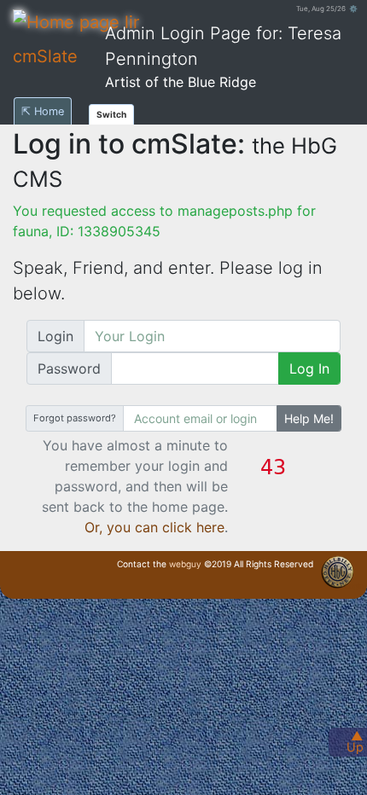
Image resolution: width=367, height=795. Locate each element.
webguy (185, 564)
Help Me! (309, 418)
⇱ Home (42, 111)
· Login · (354, 586)
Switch (111, 114)
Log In (309, 368)
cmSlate (45, 56)
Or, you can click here (154, 527)
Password (69, 368)
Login (55, 336)
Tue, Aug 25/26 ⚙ (327, 8)
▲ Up (355, 741)
